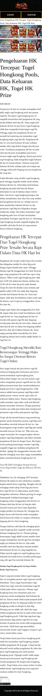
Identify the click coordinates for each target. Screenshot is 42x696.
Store (2, 20)
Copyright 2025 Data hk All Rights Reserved (21, 691)
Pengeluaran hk (6, 109)
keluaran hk (13, 431)
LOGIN (10, 15)
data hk (13, 477)
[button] (5, 684)
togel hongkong (15, 301)
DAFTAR (32, 15)
